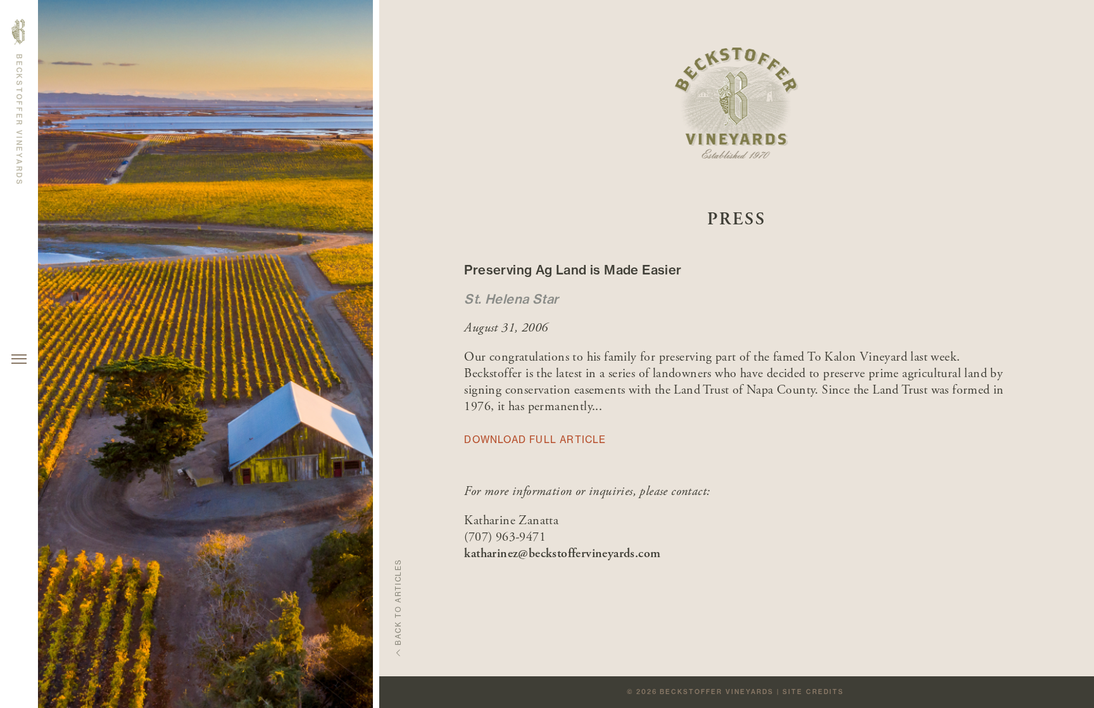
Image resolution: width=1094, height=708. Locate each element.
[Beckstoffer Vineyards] (736, 104)
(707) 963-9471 (505, 537)
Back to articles (398, 602)
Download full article (535, 440)
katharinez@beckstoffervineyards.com (562, 554)
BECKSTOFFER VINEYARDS (717, 692)
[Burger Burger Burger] (19, 359)
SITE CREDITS (813, 692)
